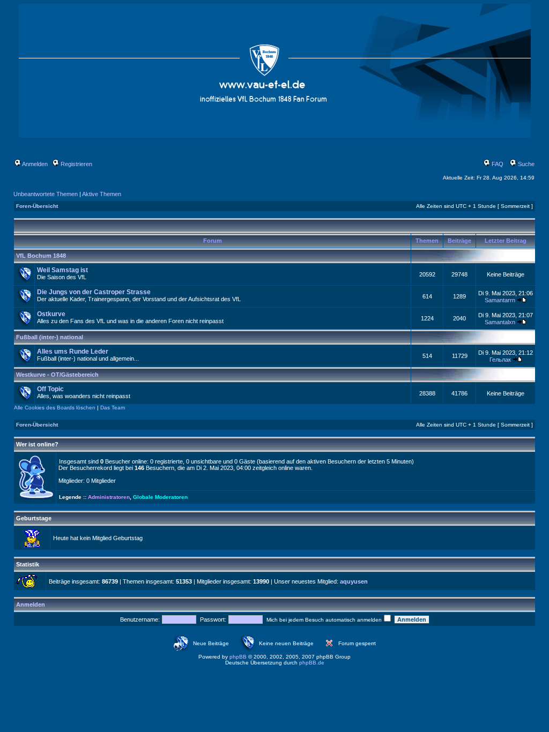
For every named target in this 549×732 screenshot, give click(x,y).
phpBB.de (311, 663)
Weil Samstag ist (62, 270)
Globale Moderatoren (160, 497)
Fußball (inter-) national (49, 337)
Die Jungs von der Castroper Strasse (94, 292)
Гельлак (500, 359)
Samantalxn (500, 322)
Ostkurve (51, 314)
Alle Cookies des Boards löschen (54, 407)
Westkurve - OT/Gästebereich (57, 374)
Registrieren (75, 164)
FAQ (496, 164)
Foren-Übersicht (37, 206)
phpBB (238, 657)
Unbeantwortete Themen (45, 194)
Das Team (112, 407)
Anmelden (34, 164)
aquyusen (354, 581)
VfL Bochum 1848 (41, 255)
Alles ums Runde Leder (72, 351)
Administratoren (109, 497)
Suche (525, 164)
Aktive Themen (101, 194)
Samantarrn (500, 300)
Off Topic (50, 389)
